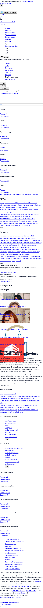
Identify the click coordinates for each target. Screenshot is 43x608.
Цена (3, 86)
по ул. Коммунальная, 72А (14, 448)
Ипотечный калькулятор (14, 562)
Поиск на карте (10, 544)
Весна (7, 425)
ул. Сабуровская (10, 455)
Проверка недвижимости (14, 564)
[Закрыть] (1, 6)
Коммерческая (10, 37)
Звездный (8, 428)
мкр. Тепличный (10, 421)
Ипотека (8, 39)
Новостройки (10, 32)
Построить (9, 70)
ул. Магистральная (11, 453)
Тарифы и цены (10, 553)
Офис (3, 83)
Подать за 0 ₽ (10, 79)
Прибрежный (9, 450)
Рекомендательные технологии (11, 597)
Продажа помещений (8, 394)
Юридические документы (14, 541)
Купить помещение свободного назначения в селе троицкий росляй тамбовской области (18, 406)
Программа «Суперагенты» (15, 550)
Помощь (8, 560)
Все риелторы (5, 316)
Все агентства (5, 347)
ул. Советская (10, 464)
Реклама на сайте (11, 555)
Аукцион (8, 546)
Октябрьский (5, 479)
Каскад (7, 457)
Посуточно (9, 68)
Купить (7, 63)
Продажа (8, 30)
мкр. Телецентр (10, 434)
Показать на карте (7, 93)
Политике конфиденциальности (24, 591)
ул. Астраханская (11, 459)
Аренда (7, 28)
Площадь (4, 88)
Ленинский (4, 477)
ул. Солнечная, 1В (11, 430)
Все (7, 439)
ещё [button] (1, 228)
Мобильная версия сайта (9, 602)
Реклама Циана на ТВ (13, 548)
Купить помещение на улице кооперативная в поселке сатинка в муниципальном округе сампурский (20, 397)
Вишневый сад (10, 423)
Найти (16, 93)
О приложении (5, 604)
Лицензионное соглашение (19, 586)
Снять (7, 66)
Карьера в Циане (11, 566)
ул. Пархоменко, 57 (12, 462)
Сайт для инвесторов (12, 569)
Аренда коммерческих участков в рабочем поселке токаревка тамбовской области (19, 411)
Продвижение (10, 557)
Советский (4, 481)
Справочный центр (12, 539)
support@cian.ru (20, 593)
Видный (8, 432)
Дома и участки (10, 35)
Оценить (8, 72)
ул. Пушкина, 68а (11, 437)
